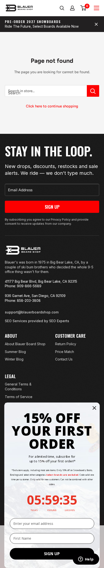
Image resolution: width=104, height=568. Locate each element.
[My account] (72, 8)
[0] (83, 8)
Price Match (64, 352)
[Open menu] (96, 8)
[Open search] (61, 8)
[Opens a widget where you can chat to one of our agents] (86, 559)
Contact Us (64, 359)
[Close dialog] (94, 408)
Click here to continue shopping (52, 106)
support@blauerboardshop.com (32, 312)
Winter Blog (14, 359)
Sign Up (52, 207)
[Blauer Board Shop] (23, 250)
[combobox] (46, 91)
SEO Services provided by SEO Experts (37, 321)
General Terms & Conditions (18, 386)
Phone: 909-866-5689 (23, 286)
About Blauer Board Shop (25, 344)
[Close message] (96, 24)
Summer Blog (15, 352)
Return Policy (65, 344)
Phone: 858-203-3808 (23, 300)
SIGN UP (52, 553)
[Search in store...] (93, 91)
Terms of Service (18, 397)
